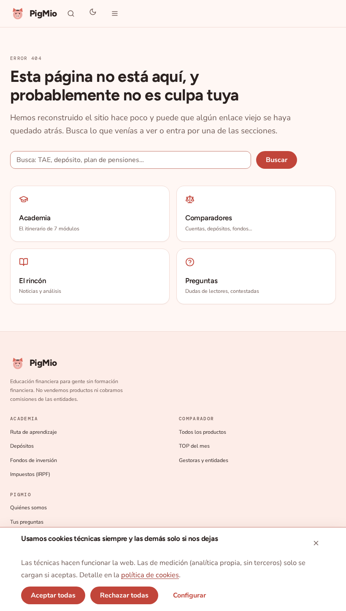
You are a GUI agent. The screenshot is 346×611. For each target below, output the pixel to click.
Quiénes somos (28, 507)
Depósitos (22, 445)
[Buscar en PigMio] (71, 13)
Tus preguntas (26, 521)
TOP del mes (194, 445)
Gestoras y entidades (203, 460)
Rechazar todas (124, 595)
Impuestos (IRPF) (30, 474)
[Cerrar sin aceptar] (316, 543)
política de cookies (150, 575)
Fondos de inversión (33, 460)
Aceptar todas (53, 595)
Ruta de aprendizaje (33, 431)
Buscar (276, 160)
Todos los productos (202, 431)
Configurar (189, 595)
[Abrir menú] (115, 13)
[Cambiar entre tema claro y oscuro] (93, 13)
